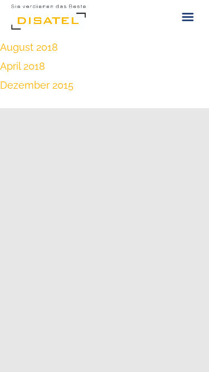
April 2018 (22, 66)
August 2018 (29, 47)
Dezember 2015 (37, 85)
